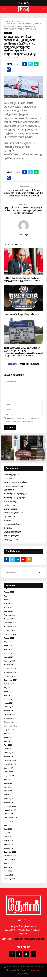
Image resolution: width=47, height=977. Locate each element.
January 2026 (9, 619)
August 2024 (9, 684)
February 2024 (9, 707)
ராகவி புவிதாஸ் (11, 536)
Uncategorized (9, 478)
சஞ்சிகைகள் (10, 516)
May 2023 (7, 741)
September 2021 (10, 817)
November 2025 (10, 626)
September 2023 (10, 726)
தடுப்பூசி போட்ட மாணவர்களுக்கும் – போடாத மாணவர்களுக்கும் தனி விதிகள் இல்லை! (23, 210)
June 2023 (8, 737)
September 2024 (10, 680)
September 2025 (10, 634)
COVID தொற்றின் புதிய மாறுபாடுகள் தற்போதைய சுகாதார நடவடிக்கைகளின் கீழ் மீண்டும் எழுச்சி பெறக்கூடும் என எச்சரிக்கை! (23, 352)
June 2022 (8, 783)
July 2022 (7, 779)
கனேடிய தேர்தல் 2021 (13, 513)
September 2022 (10, 771)
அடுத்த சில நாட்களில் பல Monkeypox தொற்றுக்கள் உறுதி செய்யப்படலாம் (22, 279)
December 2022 (10, 760)
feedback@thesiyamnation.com (29, 939)
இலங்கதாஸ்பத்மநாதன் (15, 497)
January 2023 (9, 756)
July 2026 (7, 596)
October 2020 (9, 859)
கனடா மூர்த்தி (10, 509)
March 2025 (8, 657)
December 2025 (10, 622)
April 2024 (8, 699)
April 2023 (8, 745)
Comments (12, 364)
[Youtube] (26, 954)
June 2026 (8, 600)
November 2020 (10, 856)
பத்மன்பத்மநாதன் (12, 532)
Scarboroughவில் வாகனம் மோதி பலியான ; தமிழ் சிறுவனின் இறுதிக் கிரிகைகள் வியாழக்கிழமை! (23, 193)
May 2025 (7, 649)
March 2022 (8, 794)
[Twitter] (19, 954)
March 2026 (8, 611)
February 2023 (9, 752)
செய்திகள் (8, 33)
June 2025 (8, 645)
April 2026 (8, 607)
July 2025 (7, 642)
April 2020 (8, 871)
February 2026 (9, 615)
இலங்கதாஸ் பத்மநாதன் (15, 493)
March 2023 (8, 749)
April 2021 (7, 836)
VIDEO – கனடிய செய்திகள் (16, 482)
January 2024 (9, 710)
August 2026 (9, 592)
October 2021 (9, 814)
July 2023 (7, 733)
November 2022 (10, 764)
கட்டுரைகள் (9, 505)
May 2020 (8, 867)
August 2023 (9, 729)
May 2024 (7, 695)
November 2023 (10, 718)
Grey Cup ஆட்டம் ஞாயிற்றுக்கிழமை (21, 314)
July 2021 (7, 825)
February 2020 (9, 879)
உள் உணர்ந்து (10, 501)
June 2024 (8, 691)
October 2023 (9, 722)
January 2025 (9, 664)
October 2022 (9, 768)
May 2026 (8, 603)
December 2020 (10, 852)
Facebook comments (29, 364)
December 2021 (10, 806)
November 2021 (10, 810)
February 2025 (9, 661)
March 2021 (8, 840)
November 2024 (10, 672)
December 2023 (10, 714)
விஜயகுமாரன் (11, 539)
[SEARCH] (40, 572)
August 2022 (9, 775)
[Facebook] (12, 954)
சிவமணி (8, 520)
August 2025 (9, 638)
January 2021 (9, 848)
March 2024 (8, 703)
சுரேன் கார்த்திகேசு (12, 524)
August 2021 (9, 821)
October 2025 (9, 630)
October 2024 (9, 676)
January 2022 (9, 802)
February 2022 (9, 798)
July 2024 (7, 687)
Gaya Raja (23, 235)
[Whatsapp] (33, 954)
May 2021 (7, 833)
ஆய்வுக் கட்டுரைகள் (13, 486)
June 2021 (8, 829)
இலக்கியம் (9, 490)
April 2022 (8, 791)
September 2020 (10, 863)
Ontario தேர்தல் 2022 (12, 474)
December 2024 (10, 668)
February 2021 (9, 844)
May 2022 (7, 787)
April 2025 (8, 653)
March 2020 (8, 875)
